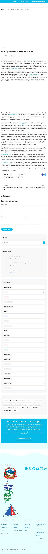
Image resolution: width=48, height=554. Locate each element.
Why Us (38, 535)
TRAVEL (6, 349)
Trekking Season (8, 383)
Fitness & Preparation (9, 306)
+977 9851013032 (24, 1)
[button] (44, 5)
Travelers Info (4, 527)
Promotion (37, 404)
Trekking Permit (8, 378)
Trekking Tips (19, 177)
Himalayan (6, 174)
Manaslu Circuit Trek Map (9, 404)
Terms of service (5, 534)
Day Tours (15, 524)
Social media (11, 407)
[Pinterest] (33, 468)
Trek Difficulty (8, 354)
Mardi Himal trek (24, 123)
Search (4, 237)
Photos (3, 530)
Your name (3, 216)
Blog (8, 9)
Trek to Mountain (8, 177)
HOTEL (6, 316)
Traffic (28, 407)
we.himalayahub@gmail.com (39, 1)
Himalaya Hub (9, 55)
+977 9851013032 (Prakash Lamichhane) (18, 432)
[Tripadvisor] (45, 468)
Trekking (15, 527)
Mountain (15, 174)
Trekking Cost (7, 364)
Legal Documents (40, 532)
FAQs (26, 530)
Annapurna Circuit (8, 287)
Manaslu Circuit (8, 325)
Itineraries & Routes (38, 400)
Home (2, 9)
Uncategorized (8, 388)
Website (15, 410)
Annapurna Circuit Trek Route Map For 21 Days (20, 263)
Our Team (38, 529)
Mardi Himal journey (34, 74)
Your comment (4, 204)
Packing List (7, 335)
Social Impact (4, 524)
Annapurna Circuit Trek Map (16, 270)
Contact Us (27, 524)
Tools (23, 407)
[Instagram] (41, 468)
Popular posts (6, 251)
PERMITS (6, 340)
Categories (6, 282)
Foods (6, 311)
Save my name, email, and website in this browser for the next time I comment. (20, 224)
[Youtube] (37, 468)
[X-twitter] (30, 468)
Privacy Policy (39, 542)
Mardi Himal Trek (31, 60)
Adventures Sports (17, 530)
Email (26, 216)
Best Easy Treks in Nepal (15, 256)
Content (5, 400)
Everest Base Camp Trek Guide (16, 400)
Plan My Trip (27, 527)
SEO (4, 407)
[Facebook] (26, 468)
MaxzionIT (14, 551)
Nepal (22, 174)
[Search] (44, 242)
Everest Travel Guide (9, 301)
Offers (31, 404)
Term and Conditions (41, 538)
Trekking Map (7, 373)
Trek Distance (7, 359)
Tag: (17, 407)
